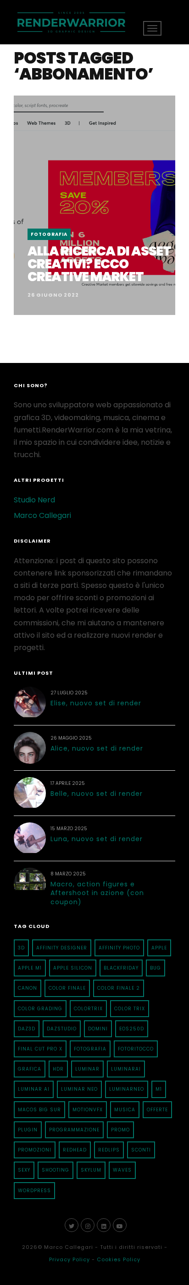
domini (98, 1028)
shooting (55, 1170)
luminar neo (79, 1089)
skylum (91, 1170)
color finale (67, 988)
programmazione (74, 1129)
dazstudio (62, 1028)
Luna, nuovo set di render (96, 838)
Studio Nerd (34, 500)
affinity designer (61, 947)
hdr (58, 1069)
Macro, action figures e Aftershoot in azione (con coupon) (97, 893)
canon (27, 988)
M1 (159, 1089)
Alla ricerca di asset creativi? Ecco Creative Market (99, 264)
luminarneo (126, 1089)
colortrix (88, 1008)
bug (155, 968)
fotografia (90, 1048)
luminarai (126, 1069)
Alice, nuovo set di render (96, 748)
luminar (87, 1069)
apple (159, 947)
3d (21, 947)
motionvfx (87, 1109)
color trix (129, 1008)
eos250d (131, 1028)
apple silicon (72, 968)
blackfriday (121, 968)
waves (122, 1170)
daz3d (26, 1028)
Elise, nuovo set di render (95, 703)
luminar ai (34, 1089)
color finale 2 (118, 988)
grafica (29, 1069)
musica (124, 1109)
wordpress (34, 1190)
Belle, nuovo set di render (96, 793)
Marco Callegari (42, 515)
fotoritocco (136, 1048)
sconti (141, 1149)
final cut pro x (40, 1048)
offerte (157, 1109)
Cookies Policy (118, 1259)
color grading (40, 1008)
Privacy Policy (69, 1259)
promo (120, 1129)
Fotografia (49, 234)
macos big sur (39, 1109)
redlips (109, 1149)
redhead (75, 1149)
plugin (28, 1129)
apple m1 (30, 968)
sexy (24, 1170)
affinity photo (119, 947)
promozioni (34, 1149)
